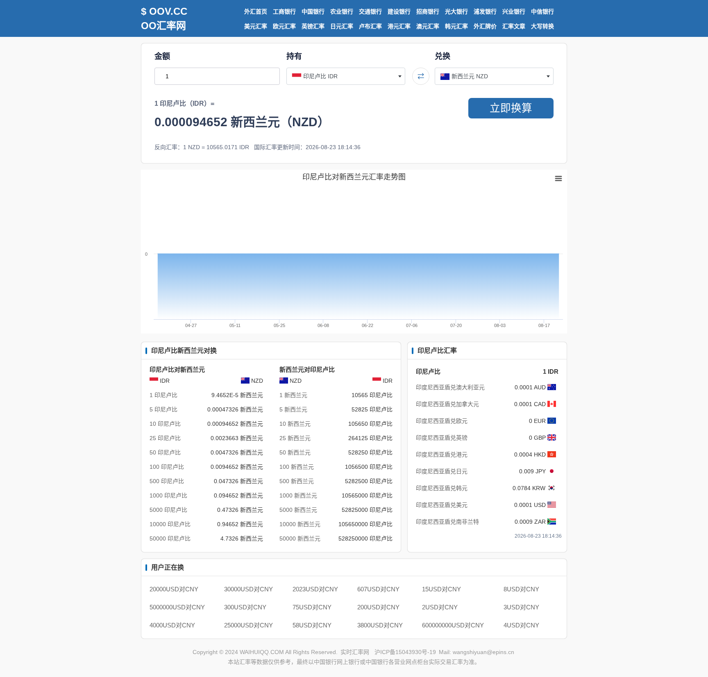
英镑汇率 (313, 26)
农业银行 (341, 11)
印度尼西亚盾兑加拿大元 (447, 404)
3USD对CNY (521, 607)
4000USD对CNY (172, 625)
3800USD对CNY (380, 625)
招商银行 (427, 11)
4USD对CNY (521, 625)
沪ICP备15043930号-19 (405, 652)
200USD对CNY (378, 607)
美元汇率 (255, 26)
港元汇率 (399, 26)
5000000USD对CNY (177, 607)
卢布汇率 (370, 26)
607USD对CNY (378, 589)
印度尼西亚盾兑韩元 (441, 488)
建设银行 (399, 11)
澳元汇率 (427, 26)
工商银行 (284, 11)
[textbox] (346, 76)
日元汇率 (341, 26)
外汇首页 (255, 11)
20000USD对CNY (174, 589)
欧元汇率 (284, 26)
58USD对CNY (312, 625)
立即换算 (511, 108)
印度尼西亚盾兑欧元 (441, 421)
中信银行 (542, 11)
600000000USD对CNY (453, 625)
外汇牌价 (485, 26)
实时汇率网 (354, 652)
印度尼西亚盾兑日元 (441, 471)
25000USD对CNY (248, 625)
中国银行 (313, 11)
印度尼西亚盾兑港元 (441, 454)
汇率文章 (513, 26)
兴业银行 (513, 11)
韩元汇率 (456, 26)
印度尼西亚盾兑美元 (441, 505)
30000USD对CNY (248, 589)
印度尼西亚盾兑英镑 (441, 437)
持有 (294, 56)
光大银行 (456, 11)
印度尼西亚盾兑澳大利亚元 (450, 387)
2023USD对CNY (315, 589)
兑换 (442, 56)
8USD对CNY (521, 589)
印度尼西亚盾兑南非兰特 (447, 521)
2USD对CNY (440, 607)
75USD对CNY (312, 607)
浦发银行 (485, 11)
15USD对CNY (441, 589)
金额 (162, 56)
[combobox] (345, 76)
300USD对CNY (245, 607)
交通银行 (370, 11)
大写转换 (542, 26)
